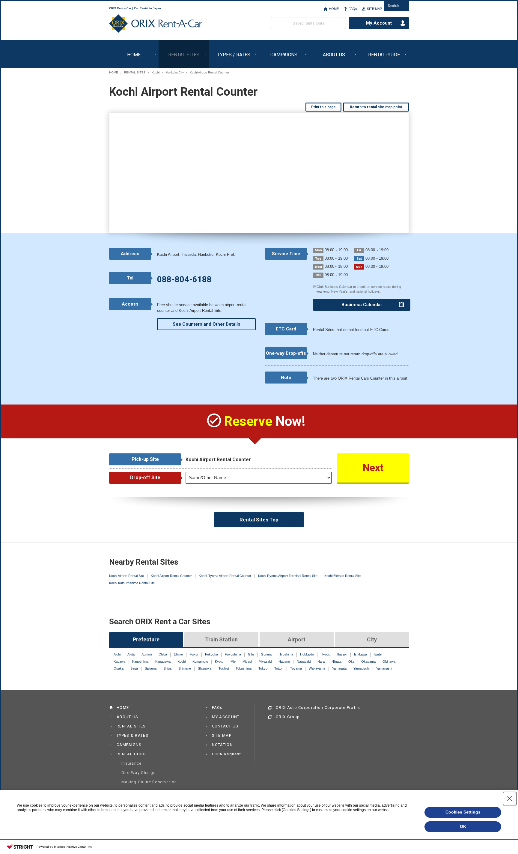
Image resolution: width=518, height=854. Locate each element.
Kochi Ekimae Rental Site (342, 576)
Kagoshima (140, 661)
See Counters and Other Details (206, 324)
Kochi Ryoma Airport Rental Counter (225, 576)
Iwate (378, 654)
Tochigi (224, 668)
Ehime (178, 654)
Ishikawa (360, 654)
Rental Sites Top (259, 520)
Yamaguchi (361, 668)
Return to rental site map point (376, 107)
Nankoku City (174, 72)
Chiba (163, 654)
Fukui (194, 654)
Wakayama (317, 668)
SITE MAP (374, 8)
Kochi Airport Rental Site (126, 576)
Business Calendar (361, 304)
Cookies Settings (463, 812)
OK (463, 826)
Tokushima (244, 668)
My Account (379, 23)
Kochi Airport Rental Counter (171, 576)
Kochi (155, 72)
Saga (134, 668)
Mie (233, 661)
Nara (321, 661)
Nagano (284, 661)
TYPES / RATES (233, 55)
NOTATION (222, 744)
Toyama (296, 668)
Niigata (336, 661)
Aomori (146, 654)
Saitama (150, 668)
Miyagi (247, 661)
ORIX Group (288, 717)
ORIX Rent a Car (155, 23)
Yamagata (339, 668)
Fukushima (233, 654)
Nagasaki (304, 661)
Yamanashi (384, 668)
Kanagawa (163, 661)
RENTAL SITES (183, 55)
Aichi (117, 654)
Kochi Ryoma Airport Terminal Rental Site (287, 576)
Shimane (184, 668)
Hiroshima (285, 654)
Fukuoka (211, 654)
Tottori (278, 668)
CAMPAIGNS (283, 55)
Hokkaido (307, 654)
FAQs (353, 8)
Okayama (368, 661)
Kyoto (219, 661)
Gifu (251, 654)
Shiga (167, 668)
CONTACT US (225, 726)
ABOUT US (334, 55)
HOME (334, 8)
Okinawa (389, 661)
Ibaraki (342, 654)
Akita (131, 654)
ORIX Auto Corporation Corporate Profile (318, 707)
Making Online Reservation (149, 782)
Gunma (266, 654)
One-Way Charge (138, 772)
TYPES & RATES (132, 735)
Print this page (323, 107)
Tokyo (262, 668)
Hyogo (325, 654)
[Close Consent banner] (509, 798)
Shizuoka (204, 668)
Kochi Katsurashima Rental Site (132, 583)
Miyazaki (265, 661)
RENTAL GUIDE (384, 55)
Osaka (119, 668)
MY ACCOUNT (226, 717)
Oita (351, 661)
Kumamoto (200, 661)
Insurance (131, 763)
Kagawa (119, 661)
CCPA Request (226, 754)
